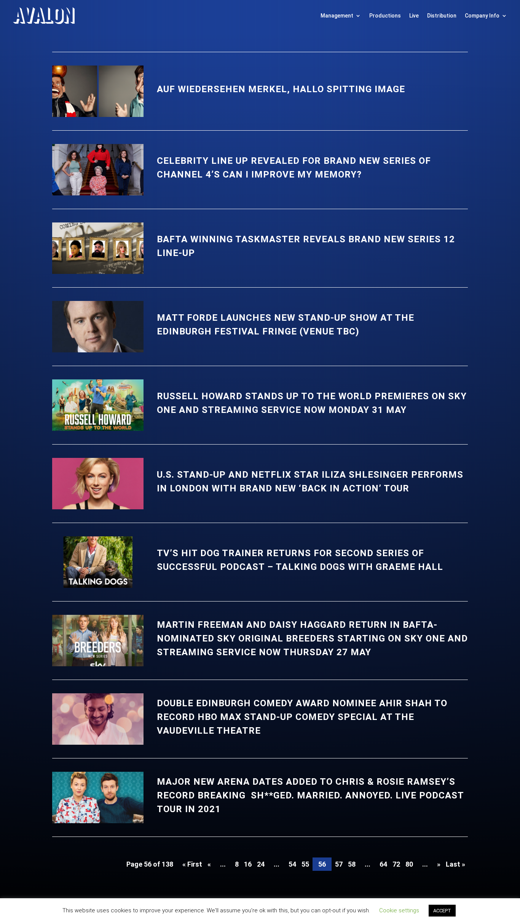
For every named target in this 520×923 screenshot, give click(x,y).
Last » (455, 864)
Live (414, 16)
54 (292, 864)
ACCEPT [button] (442, 910)
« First (192, 864)
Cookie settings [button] (399, 910)
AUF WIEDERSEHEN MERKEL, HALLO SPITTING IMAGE (281, 89)
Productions (385, 16)
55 (305, 864)
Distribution (441, 16)
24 (261, 864)
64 (383, 864)
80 (409, 864)
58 (352, 864)
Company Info (482, 16)
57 (339, 864)
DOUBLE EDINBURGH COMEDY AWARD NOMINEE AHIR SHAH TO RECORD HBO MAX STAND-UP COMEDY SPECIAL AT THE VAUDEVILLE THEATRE (302, 717)
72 (396, 864)
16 (248, 864)
